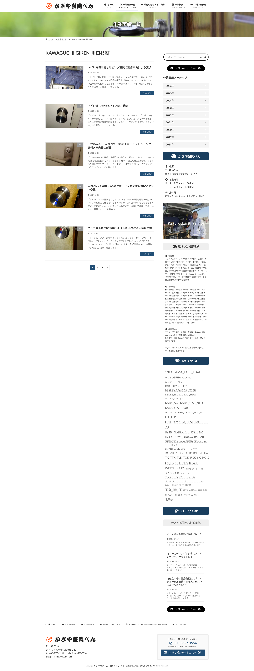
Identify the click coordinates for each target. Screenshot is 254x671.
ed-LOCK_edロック (174, 395)
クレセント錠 (197, 468)
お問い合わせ (180, 624)
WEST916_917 (174, 468)
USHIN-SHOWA (186, 463)
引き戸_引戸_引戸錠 (181, 485)
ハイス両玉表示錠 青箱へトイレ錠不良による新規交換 (120, 228)
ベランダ (200, 481)
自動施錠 (193, 490)
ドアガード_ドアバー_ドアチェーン (180, 481)
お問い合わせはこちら (186, 68)
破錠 (185, 490)
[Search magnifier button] (205, 57)
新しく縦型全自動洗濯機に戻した (184, 534)
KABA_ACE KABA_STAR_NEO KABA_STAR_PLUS (184, 405)
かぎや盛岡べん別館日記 (185, 523)
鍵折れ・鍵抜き (174, 495)
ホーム (53, 624)
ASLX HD (186, 378)
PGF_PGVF (197, 432)
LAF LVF (168, 413)
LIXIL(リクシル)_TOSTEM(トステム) (186, 425)
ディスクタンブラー (175, 477)
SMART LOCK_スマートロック (181, 449)
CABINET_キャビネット (174, 382)
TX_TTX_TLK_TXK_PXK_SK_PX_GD (188, 457)
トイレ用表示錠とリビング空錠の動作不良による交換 (119, 67)
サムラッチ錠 (172, 473)
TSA (206, 453)
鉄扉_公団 (202, 490)
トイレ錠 (190, 477)
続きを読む (147, 93)
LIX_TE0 (168, 432)
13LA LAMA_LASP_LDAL (183, 372)
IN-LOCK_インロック (174, 399)
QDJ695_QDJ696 (182, 437)
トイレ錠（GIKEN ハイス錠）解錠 (108, 105)
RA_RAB (199, 437)
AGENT (168, 378)
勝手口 (167, 485)
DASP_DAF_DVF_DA (176, 390)
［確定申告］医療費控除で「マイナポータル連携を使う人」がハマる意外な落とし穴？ (184, 581)
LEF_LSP (170, 417)
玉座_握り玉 (173, 490)
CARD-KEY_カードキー (177, 386)
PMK (167, 437)
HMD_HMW (190, 394)
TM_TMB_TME (196, 453)
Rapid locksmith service (186, 223)
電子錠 (169, 499)
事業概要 (132, 624)
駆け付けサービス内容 (111, 624)
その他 (188, 468)
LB (174, 413)
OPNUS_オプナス (182, 432)
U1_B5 (169, 463)
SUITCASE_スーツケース (176, 453)
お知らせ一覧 (70, 624)
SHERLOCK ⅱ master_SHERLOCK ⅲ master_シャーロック (186, 443)
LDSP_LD (182, 412)
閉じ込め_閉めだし (193, 495)
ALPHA (176, 377)
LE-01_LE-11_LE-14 (197, 413)
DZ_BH (192, 390)
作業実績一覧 (89, 624)
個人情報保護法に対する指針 (155, 624)
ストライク (185, 473)
